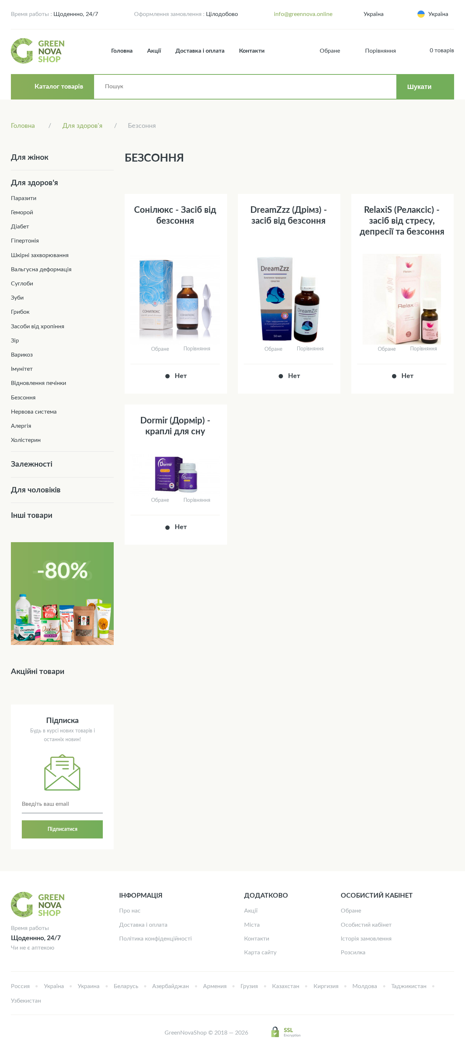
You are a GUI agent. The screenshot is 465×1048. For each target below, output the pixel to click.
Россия (20, 986)
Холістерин (26, 440)
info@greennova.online (303, 14)
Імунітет (22, 369)
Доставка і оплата (200, 51)
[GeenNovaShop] (38, 51)
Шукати (419, 86)
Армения (215, 986)
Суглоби (22, 284)
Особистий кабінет (366, 925)
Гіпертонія (25, 241)
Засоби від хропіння (37, 326)
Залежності (31, 464)
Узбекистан (26, 1001)
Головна (122, 51)
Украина (89, 986)
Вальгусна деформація (41, 269)
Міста (252, 925)
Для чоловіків (36, 490)
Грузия (249, 986)
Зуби (17, 298)
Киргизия (326, 986)
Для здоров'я (34, 183)
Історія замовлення (366, 939)
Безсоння (23, 398)
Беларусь (126, 986)
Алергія (21, 426)
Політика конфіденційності (155, 939)
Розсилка (353, 952)
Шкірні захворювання (40, 255)
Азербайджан (170, 986)
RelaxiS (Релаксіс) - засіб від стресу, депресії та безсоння (402, 221)
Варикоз (22, 355)
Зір (15, 341)
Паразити (23, 198)
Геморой (22, 212)
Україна (374, 14)
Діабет (20, 226)
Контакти (251, 51)
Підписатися (62, 829)
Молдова (364, 986)
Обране (351, 911)
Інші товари (31, 515)
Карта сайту (260, 952)
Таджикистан (408, 986)
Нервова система (34, 412)
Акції (154, 51)
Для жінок (29, 157)
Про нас (130, 911)
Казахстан (285, 986)
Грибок (20, 312)
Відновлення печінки (38, 383)
